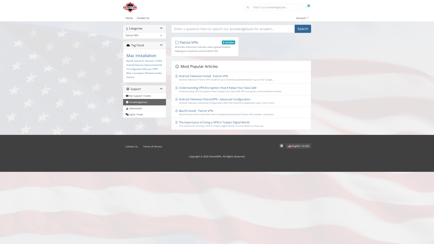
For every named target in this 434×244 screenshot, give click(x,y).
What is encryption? (135, 73)
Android (130, 77)
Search (303, 28)
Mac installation (141, 55)
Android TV (139, 60)
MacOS (129, 60)
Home (129, 18)
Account (301, 18)
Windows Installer (153, 73)
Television (149, 60)
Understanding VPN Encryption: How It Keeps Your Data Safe (230, 89)
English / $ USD (300, 146)
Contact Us (143, 18)
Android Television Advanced (140, 65)
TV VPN (158, 60)
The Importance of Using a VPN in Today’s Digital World (221, 123)
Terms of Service (152, 146)
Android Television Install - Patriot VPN (226, 77)
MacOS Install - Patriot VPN (226, 112)
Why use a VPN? (150, 69)
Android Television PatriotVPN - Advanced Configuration (226, 100)
